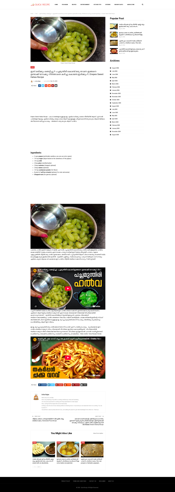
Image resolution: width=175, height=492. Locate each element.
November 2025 (116, 96)
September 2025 (116, 103)
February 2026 (116, 87)
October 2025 (115, 99)
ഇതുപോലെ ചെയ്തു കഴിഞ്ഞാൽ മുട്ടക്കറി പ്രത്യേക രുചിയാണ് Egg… (131, 34)
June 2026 (115, 74)
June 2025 (115, 112)
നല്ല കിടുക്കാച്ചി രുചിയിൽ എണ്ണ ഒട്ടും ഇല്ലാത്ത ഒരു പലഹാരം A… (131, 25)
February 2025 (116, 125)
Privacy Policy (65, 481)
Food (32, 67)
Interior (107, 4)
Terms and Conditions (79, 481)
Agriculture (130, 4)
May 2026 (114, 77)
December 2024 (116, 131)
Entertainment (85, 4)
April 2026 (114, 80)
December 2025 (116, 93)
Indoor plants (118, 4)
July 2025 (114, 109)
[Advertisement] (68, 101)
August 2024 (115, 134)
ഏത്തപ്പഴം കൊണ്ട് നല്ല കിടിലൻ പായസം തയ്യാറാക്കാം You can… (130, 42)
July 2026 (114, 71)
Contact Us (92, 481)
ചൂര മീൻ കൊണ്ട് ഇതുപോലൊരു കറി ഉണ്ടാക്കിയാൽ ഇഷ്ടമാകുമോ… (131, 50)
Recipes (74, 4)
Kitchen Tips (97, 4)
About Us (111, 481)
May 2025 (114, 115)
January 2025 (115, 128)
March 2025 (115, 122)
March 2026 (115, 84)
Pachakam (65, 4)
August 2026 (115, 68)
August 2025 (115, 106)
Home (56, 4)
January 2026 (115, 90)
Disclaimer (102, 481)
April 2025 (114, 119)
